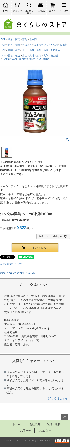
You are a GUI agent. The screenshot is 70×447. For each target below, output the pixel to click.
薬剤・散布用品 (52, 50)
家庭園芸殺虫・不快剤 (46, 44)
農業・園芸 (14, 39)
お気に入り (44, 430)
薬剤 (24, 39)
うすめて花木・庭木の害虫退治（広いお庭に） (27, 59)
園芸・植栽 (14, 44)
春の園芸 (27, 44)
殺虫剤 (33, 39)
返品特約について (11, 264)
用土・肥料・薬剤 (31, 50)
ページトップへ (64, 417)
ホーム (16, 424)
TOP (3, 39)
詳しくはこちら (57, 398)
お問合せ (25, 430)
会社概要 (34, 424)
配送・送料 (53, 424)
